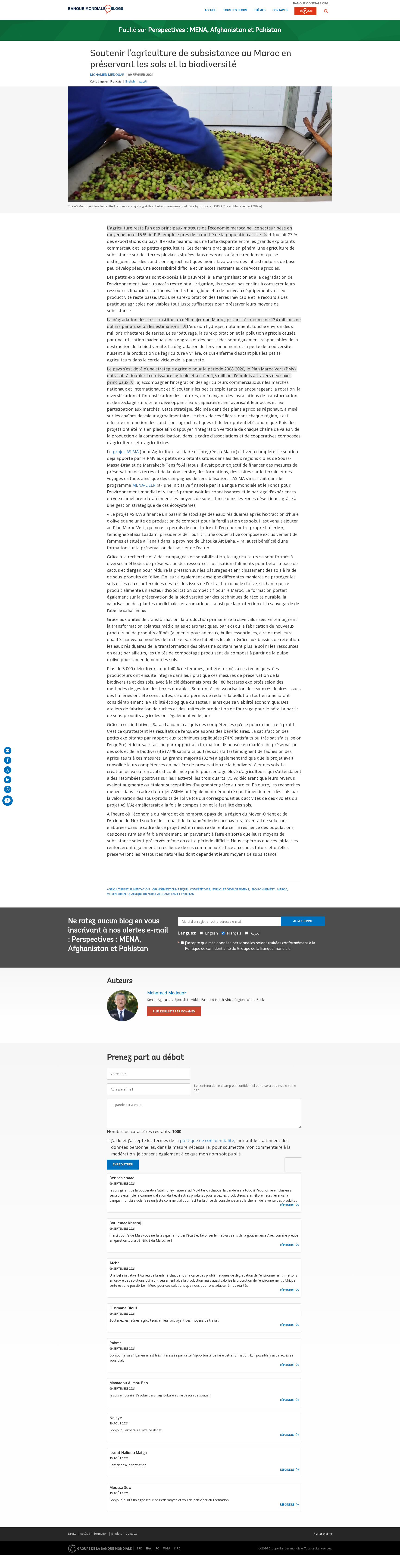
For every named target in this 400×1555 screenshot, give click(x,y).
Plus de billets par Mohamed (174, 1011)
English (130, 81)
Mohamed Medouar (107, 74)
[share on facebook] (7, 760)
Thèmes (260, 10)
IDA (148, 1548)
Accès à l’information (93, 1534)
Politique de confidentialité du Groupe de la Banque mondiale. (238, 948)
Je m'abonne (303, 921)
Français (115, 81)
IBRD (139, 1548)
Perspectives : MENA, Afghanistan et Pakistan (214, 30)
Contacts (280, 10)
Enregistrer (123, 1164)
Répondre (287, 1205)
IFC (157, 1548)
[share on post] (7, 770)
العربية (143, 81)
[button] (326, 11)
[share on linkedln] (7, 779)
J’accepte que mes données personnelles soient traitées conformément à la (250, 945)
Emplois (116, 1534)
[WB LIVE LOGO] (305, 11)
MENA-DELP (144, 485)
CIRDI (177, 1548)
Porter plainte (323, 1534)
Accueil (210, 10)
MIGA (166, 1548)
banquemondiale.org (310, 3)
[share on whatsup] (7, 789)
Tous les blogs (235, 10)
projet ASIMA (126, 451)
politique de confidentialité (207, 1140)
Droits (72, 1534)
